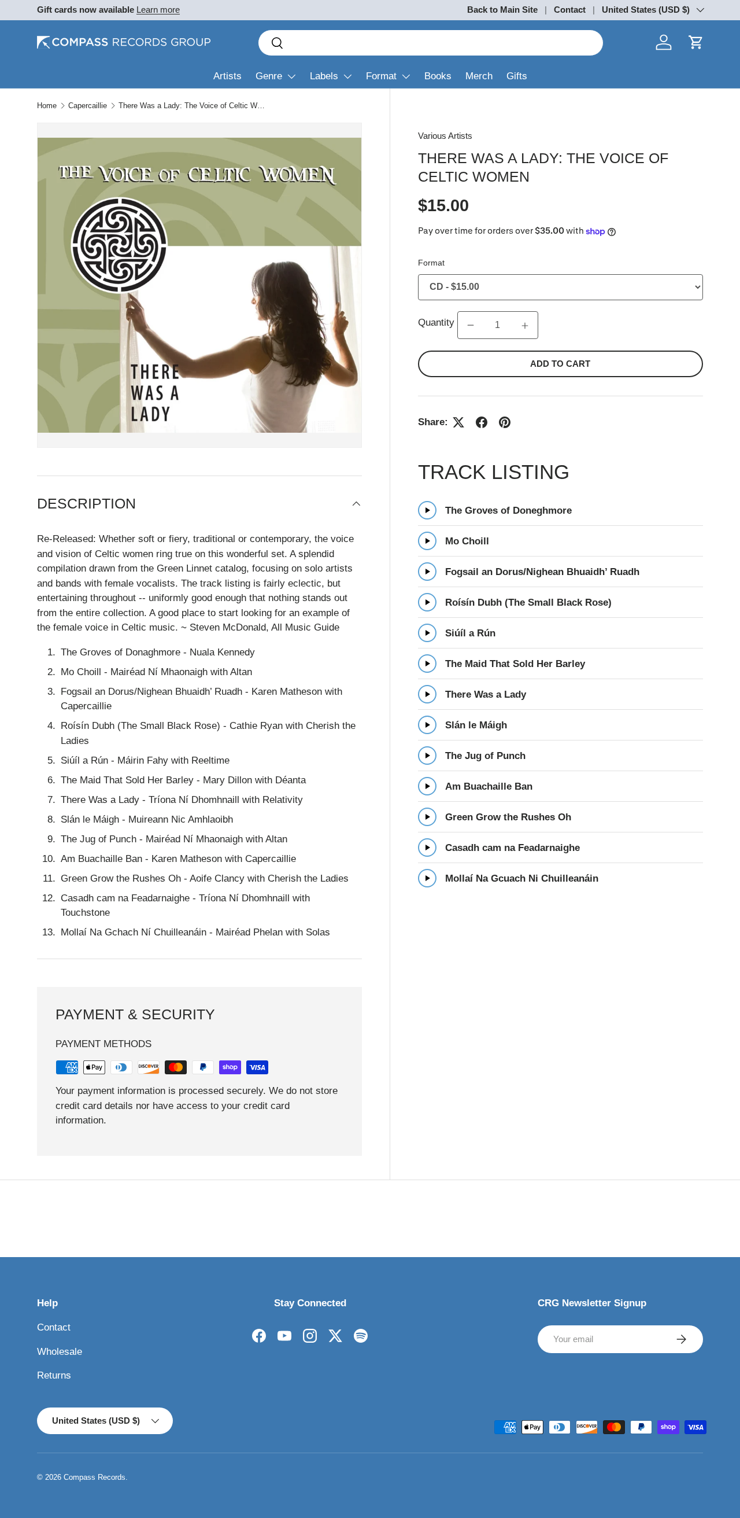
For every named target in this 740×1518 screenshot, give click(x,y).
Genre (269, 76)
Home (47, 105)
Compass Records (94, 1477)
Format (381, 76)
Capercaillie (87, 105)
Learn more (158, 9)
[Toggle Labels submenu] (347, 76)
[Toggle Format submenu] (406, 76)
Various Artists (445, 136)
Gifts (516, 76)
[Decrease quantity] (470, 325)
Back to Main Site (502, 9)
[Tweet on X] (458, 422)
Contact (570, 9)
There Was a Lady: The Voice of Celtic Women (192, 105)
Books (438, 76)
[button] (696, 42)
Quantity (436, 323)
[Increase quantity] (525, 325)
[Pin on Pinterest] (504, 422)
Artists (227, 76)
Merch (479, 76)
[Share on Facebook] (481, 422)
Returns (54, 1375)
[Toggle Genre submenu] (291, 76)
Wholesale (59, 1351)
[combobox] (431, 43)
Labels (324, 76)
